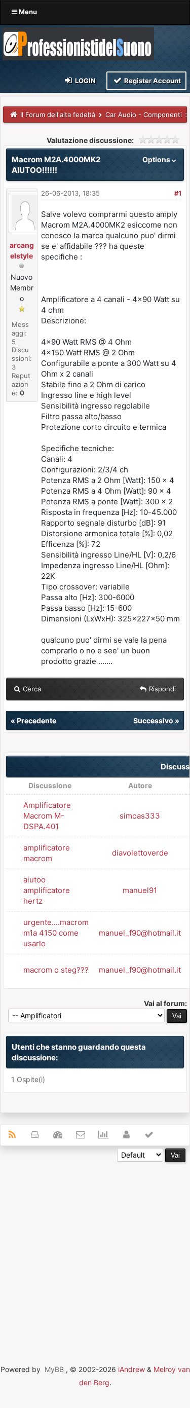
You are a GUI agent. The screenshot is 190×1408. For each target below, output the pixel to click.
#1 (177, 193)
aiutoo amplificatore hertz (46, 890)
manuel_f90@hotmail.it (140, 933)
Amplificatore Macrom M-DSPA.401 (47, 815)
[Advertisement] (95, 1257)
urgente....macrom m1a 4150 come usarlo (56, 932)
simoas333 (140, 816)
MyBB (54, 1369)
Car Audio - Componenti (143, 114)
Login (84, 81)
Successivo (153, 720)
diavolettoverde (140, 853)
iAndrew (131, 1369)
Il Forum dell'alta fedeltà (57, 114)
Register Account (152, 81)
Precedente (36, 720)
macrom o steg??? (56, 970)
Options (157, 159)
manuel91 (140, 890)
